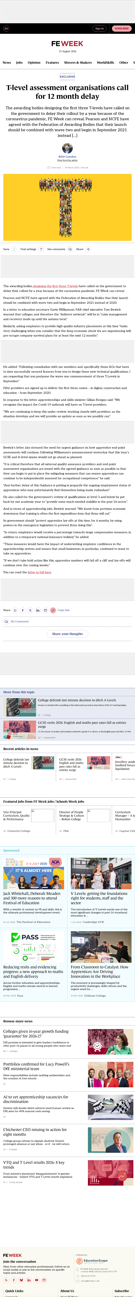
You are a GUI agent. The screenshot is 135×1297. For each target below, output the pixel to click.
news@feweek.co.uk (90, 1281)
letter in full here (39, 572)
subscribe (122, 28)
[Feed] (6, 1280)
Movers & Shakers (78, 62)
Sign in (99, 28)
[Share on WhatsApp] (15, 610)
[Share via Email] (45, 610)
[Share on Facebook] (23, 610)
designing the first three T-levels (55, 286)
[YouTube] (37, 1280)
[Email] (44, 1280)
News (7, 62)
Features (52, 62)
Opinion (34, 62)
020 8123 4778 (88, 1276)
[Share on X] (30, 610)
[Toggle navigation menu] (6, 29)
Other (123, 62)
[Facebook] (14, 1280)
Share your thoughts (67, 634)
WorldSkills (105, 62)
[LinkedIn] (29, 1280)
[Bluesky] (21, 1280)
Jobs (19, 62)
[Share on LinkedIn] (38, 610)
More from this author (67, 160)
